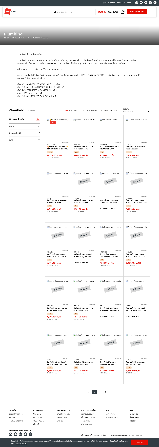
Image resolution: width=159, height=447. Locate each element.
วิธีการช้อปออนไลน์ (87, 414)
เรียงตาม (126, 109)
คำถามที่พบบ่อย (87, 424)
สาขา (132, 410)
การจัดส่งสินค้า (111, 414)
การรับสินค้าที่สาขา (112, 417)
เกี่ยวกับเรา (134, 414)
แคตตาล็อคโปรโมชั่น (16, 421)
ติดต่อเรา (133, 421)
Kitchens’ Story (38, 421)
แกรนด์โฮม (12, 410)
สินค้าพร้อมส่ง (92, 110)
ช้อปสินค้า (58, 163)
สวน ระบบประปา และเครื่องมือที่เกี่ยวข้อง (25, 38)
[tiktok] (155, 3)
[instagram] (145, 3)
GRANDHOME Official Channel (20, 430)
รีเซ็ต (38, 119)
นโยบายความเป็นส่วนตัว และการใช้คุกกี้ (94, 435)
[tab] (24, 127)
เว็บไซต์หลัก (137, 11)
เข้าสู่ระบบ (102, 12)
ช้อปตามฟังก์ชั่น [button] (15, 133)
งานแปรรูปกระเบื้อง (63, 414)
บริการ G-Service (63, 410)
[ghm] (10, 12)
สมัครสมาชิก (113, 12)
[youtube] (141, 3)
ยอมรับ (140, 442)
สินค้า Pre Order (111, 110)
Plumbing (44, 38)
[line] (150, 3)
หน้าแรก (6, 38)
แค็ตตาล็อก (37, 424)
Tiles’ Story (37, 414)
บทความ (12, 417)
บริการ (108, 410)
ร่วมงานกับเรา (135, 417)
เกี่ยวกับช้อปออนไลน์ (88, 410)
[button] (89, 392)
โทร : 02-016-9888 (124, 2)
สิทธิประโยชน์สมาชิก (15, 414)
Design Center (62, 417)
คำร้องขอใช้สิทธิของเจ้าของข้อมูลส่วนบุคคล (126, 435)
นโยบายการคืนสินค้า (88, 417)
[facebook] (136, 3)
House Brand (38, 410)
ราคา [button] (11, 140)
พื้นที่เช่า (60, 421)
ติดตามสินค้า (110, 2)
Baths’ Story (37, 417)
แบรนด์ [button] (11, 126)
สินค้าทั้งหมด (73, 110)
